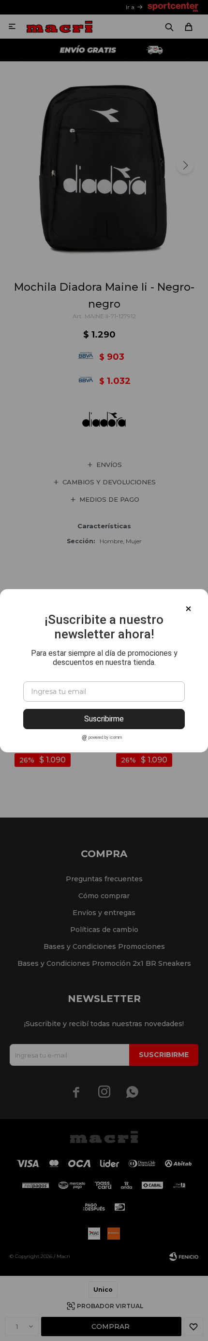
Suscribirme (104, 718)
